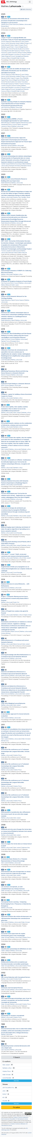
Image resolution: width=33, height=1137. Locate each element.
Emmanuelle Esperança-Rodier (15, 50)
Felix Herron (9, 80)
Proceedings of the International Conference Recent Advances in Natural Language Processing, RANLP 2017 (15, 416)
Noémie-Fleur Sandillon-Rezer (21, 197)
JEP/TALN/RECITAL (8, 1087)
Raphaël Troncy (5, 341)
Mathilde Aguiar (5, 47)
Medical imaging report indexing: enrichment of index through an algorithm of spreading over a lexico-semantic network (15, 529)
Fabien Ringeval (5, 56)
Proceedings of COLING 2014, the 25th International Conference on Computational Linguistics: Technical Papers (15, 662)
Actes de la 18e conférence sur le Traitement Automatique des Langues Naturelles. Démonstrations (15, 782)
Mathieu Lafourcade (25, 24)
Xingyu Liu (28, 43)
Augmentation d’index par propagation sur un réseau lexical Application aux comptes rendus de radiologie (16, 568)
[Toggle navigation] (30, 1)
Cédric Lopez (15, 285)
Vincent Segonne (6, 41)
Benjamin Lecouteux (14, 54)
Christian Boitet (17, 979)
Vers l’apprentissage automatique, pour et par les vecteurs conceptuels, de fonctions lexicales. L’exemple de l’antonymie (16, 1000)
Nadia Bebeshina (6, 182)
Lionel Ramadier (5, 359)
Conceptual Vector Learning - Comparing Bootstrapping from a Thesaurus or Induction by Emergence (16, 904)
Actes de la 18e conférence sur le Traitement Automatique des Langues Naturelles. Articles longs (15, 751)
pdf (2, 16)
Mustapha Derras (26, 165)
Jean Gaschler (5, 1049)
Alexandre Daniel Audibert (17, 43)
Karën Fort (16, 602)
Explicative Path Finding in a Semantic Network (15, 383)
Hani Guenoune (14, 24)
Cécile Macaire (5, 45)
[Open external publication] (2, 405)
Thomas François (24, 83)
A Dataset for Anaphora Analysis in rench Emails (16, 281)
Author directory (26, 9)
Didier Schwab (20, 58)
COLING (4, 1100)
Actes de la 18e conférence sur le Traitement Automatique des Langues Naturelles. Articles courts (15, 797)
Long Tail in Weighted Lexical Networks (13, 703)
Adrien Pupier (14, 45)
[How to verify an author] (23, 6)
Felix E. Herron (15, 47)
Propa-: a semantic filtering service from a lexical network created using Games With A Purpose (14, 598)
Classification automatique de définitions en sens (16, 949)
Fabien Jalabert (5, 950)
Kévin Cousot (5, 385)
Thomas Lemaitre (6, 251)
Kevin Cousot (12, 124)
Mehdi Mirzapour (5, 122)
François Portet (25, 54)
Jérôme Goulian (22, 52)
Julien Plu (3, 339)
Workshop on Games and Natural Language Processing (16, 276)
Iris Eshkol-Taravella (21, 82)
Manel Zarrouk (5, 588)
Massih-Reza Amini (6, 49)
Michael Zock (5, 740)
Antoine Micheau (6, 633)
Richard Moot (5, 26)
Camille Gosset (5, 164)
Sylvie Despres (20, 300)
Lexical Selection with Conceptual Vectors (15, 977)
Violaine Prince (17, 755)
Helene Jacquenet (22, 124)
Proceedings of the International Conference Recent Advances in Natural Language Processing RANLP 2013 (15, 679)
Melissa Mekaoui (5, 285)
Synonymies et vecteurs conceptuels (12, 1015)
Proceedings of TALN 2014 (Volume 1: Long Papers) (15, 635)
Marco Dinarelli (11, 58)
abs (9, 16)
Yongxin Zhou (22, 45)
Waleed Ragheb (15, 122)
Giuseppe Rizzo (15, 341)
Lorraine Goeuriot (12, 52)
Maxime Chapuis (5, 375)
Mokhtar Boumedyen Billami (18, 164)
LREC (4, 1091)
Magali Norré (23, 47)
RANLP (4, 1094)
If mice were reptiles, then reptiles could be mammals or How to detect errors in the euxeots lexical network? (14, 408)
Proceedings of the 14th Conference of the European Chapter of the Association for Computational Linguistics (16, 647)
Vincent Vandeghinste (17, 56)
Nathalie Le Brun (17, 274)
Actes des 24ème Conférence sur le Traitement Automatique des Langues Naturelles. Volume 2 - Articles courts (14, 453)
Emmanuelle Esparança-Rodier (9, 83)
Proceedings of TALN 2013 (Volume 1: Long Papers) (15, 695)
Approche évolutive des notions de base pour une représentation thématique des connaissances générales (16, 918)
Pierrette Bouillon (17, 49)
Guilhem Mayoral (22, 252)
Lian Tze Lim (13, 890)
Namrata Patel (12, 252)
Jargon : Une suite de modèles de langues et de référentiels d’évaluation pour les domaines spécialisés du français (15, 70)
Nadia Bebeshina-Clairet (8, 300)
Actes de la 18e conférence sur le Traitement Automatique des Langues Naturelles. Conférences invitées (15, 766)
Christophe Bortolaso (14, 165)
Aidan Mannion (16, 41)
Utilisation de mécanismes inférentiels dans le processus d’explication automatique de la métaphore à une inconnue (15, 20)
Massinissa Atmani (6, 145)
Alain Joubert (17, 412)
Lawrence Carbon (6, 126)
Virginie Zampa (27, 615)
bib (5, 16)
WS (3, 1097)
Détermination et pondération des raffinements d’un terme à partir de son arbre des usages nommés (15, 814)
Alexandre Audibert (15, 76)
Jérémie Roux (5, 24)
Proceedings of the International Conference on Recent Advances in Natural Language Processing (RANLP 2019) (15, 305)
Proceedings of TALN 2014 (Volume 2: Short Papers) (16, 616)
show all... (16, 1080)
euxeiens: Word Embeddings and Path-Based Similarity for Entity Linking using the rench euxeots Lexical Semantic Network (16, 335)
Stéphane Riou (26, 847)
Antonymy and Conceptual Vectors (12, 988)
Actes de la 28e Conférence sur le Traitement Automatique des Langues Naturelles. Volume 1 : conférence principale (14, 149)
